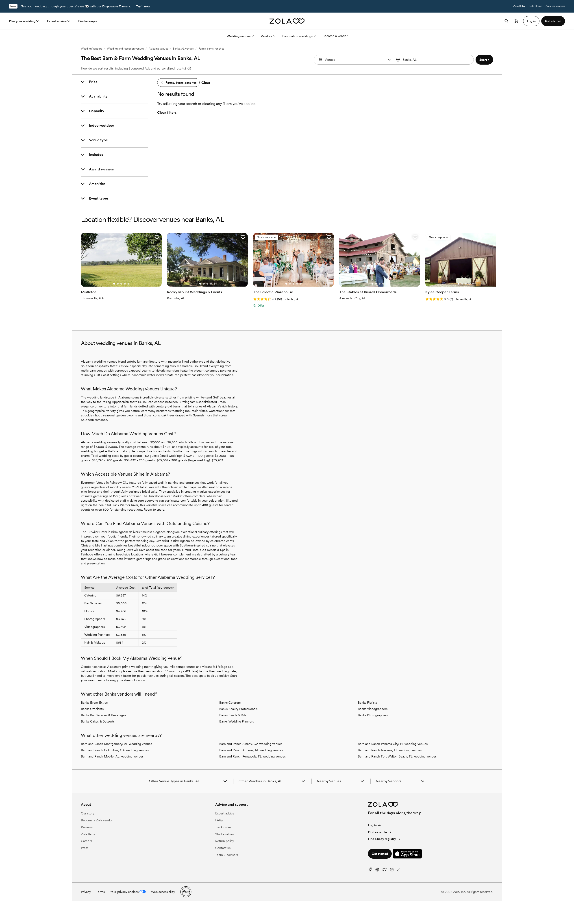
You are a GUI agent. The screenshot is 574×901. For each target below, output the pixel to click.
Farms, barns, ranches (211, 48)
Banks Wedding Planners (236, 721)
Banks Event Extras (94, 702)
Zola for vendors (555, 6)
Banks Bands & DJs (232, 715)
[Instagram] (391, 870)
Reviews (87, 827)
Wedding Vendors (91, 48)
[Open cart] (516, 21)
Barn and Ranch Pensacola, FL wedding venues (252, 756)
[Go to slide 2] (118, 283)
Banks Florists (367, 702)
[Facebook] (370, 870)
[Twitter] (384, 870)
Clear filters (166, 112)
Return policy (224, 841)
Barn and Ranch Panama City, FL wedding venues (393, 744)
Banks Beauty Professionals (238, 709)
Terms (100, 892)
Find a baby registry (382, 839)
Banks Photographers (373, 715)
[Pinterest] (377, 870)
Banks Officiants (92, 709)
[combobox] (434, 60)
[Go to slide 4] (125, 283)
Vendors (266, 36)
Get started (380, 853)
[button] (389, 59)
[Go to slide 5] (128, 283)
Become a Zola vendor (97, 820)
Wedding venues (239, 36)
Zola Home (535, 6)
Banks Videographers (372, 709)
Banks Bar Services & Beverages (103, 715)
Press (84, 848)
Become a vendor (335, 36)
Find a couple (87, 21)
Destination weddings (297, 36)
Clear (205, 83)
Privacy (86, 892)
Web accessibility (163, 892)
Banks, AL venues (183, 48)
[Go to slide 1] (114, 283)
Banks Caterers (230, 702)
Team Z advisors (226, 855)
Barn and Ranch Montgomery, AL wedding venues (116, 744)
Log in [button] (531, 21)
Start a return (224, 834)
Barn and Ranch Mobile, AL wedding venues (112, 756)
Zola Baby (519, 6)
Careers (86, 841)
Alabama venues (158, 48)
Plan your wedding (22, 21)
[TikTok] (399, 870)
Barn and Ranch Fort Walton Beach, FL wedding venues (397, 756)
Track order (223, 827)
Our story (87, 813)
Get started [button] (553, 21)
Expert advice (57, 21)
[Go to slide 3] (121, 283)
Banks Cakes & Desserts (98, 721)
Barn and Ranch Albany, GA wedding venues (250, 744)
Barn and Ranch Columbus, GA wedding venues (115, 750)
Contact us (222, 848)
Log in (372, 825)
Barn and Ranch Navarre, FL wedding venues (390, 750)
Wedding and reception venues (125, 48)
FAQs (219, 820)
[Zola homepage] (287, 21)
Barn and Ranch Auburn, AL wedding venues (251, 750)
